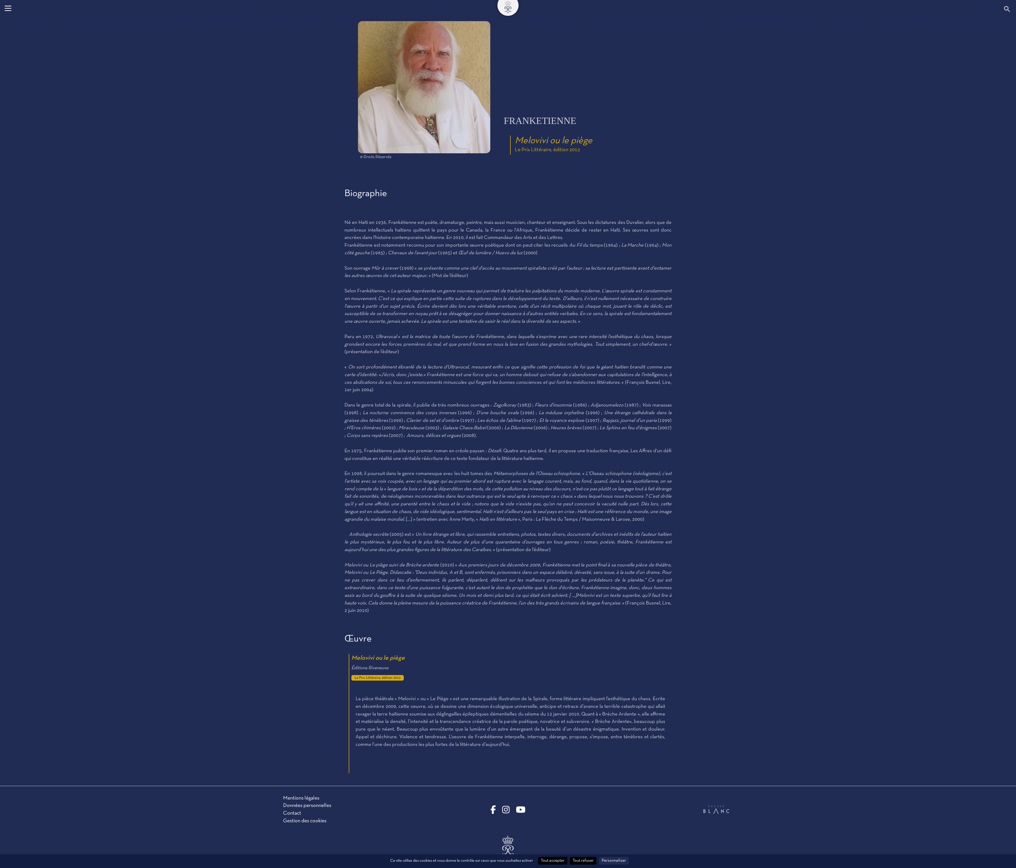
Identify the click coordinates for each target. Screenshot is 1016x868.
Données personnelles (307, 805)
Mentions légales (301, 798)
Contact (292, 813)
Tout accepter (553, 860)
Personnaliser (614, 860)
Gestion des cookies (304, 821)
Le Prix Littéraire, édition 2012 (547, 149)
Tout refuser (583, 860)
